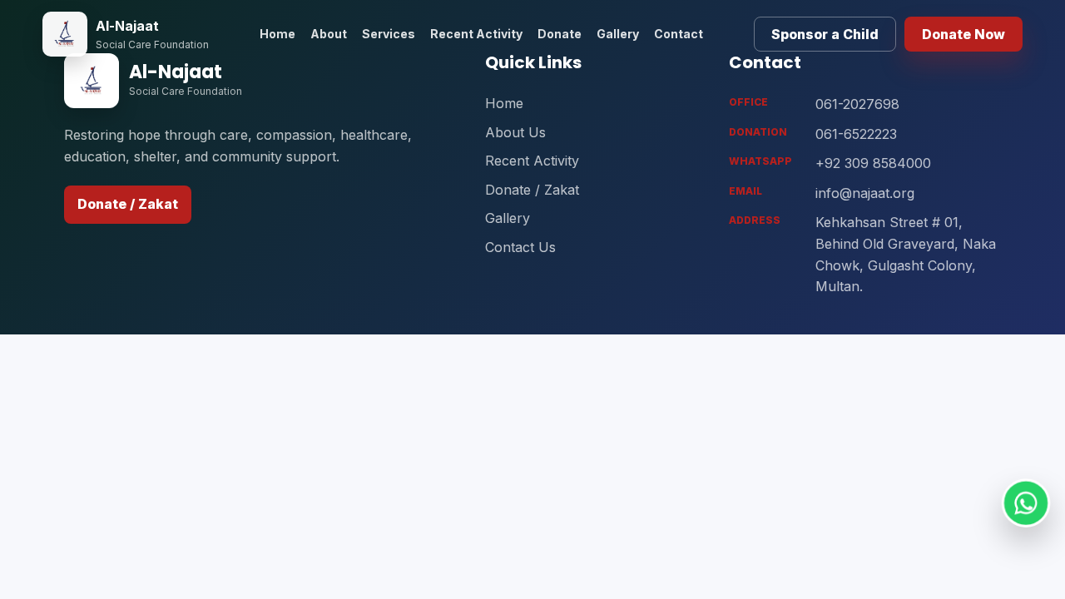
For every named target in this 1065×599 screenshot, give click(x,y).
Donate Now (963, 34)
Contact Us (520, 247)
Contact (678, 34)
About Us (515, 132)
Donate (559, 34)
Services (388, 34)
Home (277, 34)
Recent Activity (476, 34)
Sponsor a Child (825, 34)
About (328, 34)
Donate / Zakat (127, 204)
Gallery (618, 34)
